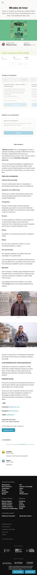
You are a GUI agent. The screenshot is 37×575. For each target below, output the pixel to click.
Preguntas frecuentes (8, 516)
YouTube (21, 505)
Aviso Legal (5, 532)
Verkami (18, 3)
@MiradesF (10, 415)
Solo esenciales (18, 572)
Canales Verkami (7, 505)
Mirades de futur (14, 407)
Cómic (21, 488)
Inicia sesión (21, 444)
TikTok (21, 508)
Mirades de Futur (11, 45)
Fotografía (5, 492)
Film (20, 490)
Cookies (4, 534)
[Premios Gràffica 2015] (7, 551)
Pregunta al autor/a (8, 430)
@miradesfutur (14, 411)
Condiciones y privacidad (8, 529)
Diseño (4, 490)
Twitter (21, 503)
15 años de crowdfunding (10, 508)
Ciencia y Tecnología (25, 486)
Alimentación (6, 485)
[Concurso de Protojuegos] (7, 563)
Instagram (22, 506)
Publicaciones (23, 494)
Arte (20, 485)
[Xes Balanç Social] (18, 551)
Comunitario (5, 488)
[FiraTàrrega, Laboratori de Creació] (18, 563)
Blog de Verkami (7, 501)
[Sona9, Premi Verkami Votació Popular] (30, 563)
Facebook (22, 501)
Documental (27, 45)
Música (4, 494)
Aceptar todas (30, 572)
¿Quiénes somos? (7, 506)
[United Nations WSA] (30, 551)
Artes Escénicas (7, 486)
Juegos (21, 492)
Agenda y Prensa (7, 503)
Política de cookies (27, 569)
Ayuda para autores (25, 516)
